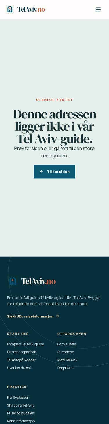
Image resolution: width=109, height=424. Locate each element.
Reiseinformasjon (21, 420)
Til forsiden (58, 171)
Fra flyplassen (18, 397)
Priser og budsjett (21, 413)
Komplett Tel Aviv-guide (25, 344)
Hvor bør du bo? (19, 367)
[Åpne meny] (98, 9)
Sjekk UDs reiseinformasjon (30, 316)
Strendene (65, 351)
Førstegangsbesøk (21, 351)
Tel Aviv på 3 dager (21, 360)
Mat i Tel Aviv (67, 360)
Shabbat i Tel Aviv (20, 405)
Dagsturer (65, 367)
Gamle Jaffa (66, 344)
